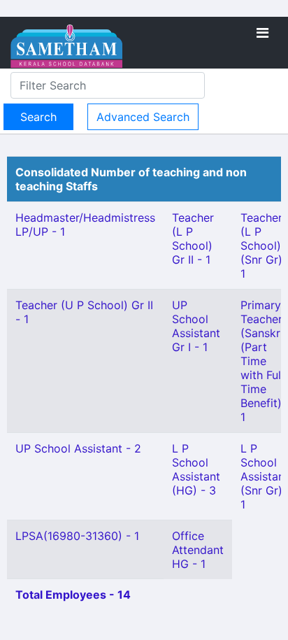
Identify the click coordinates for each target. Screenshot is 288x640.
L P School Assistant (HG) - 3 (196, 469)
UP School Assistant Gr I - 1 (196, 326)
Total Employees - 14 (73, 595)
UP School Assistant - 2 (78, 448)
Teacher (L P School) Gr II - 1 (193, 238)
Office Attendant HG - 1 (198, 550)
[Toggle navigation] (262, 32)
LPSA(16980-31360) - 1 (77, 536)
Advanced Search (142, 117)
